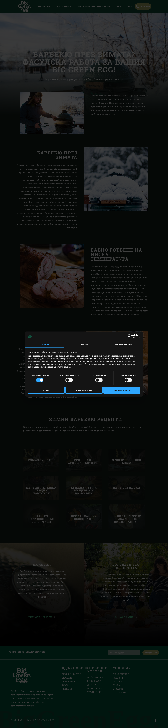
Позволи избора (84, 390)
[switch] (69, 380)
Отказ (46, 390)
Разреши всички (122, 390)
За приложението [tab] (123, 344)
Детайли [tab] (84, 344)
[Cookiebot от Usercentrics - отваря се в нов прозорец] (128, 336)
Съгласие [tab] (44, 344)
